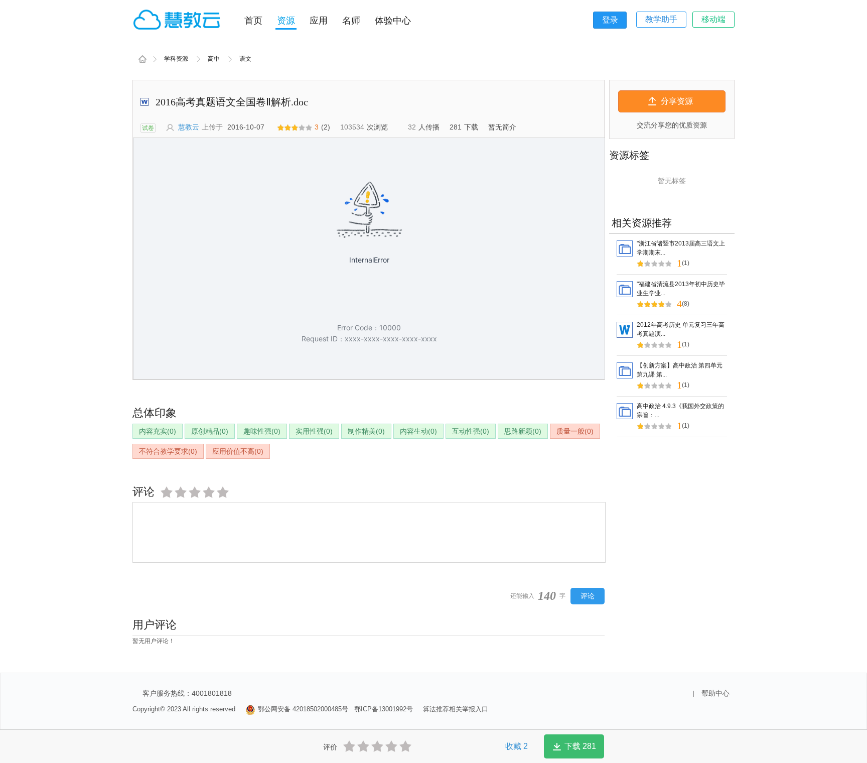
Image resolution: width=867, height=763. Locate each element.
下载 (580, 746)
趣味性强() (261, 431)
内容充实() (157, 431)
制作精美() (366, 431)
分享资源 (677, 101)
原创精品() (209, 431)
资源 (286, 21)
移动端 (713, 19)
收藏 (516, 746)
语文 (245, 58)
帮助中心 (715, 693)
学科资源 (176, 58)
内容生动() (418, 431)
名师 (351, 21)
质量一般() (575, 431)
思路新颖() (522, 431)
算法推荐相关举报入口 (455, 709)
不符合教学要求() (168, 451)
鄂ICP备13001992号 (383, 709)
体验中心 (393, 21)
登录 (610, 20)
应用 (319, 21)
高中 (214, 58)
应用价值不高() (237, 451)
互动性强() (470, 431)
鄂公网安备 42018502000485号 (303, 709)
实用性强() (314, 431)
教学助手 (661, 19)
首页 (253, 21)
